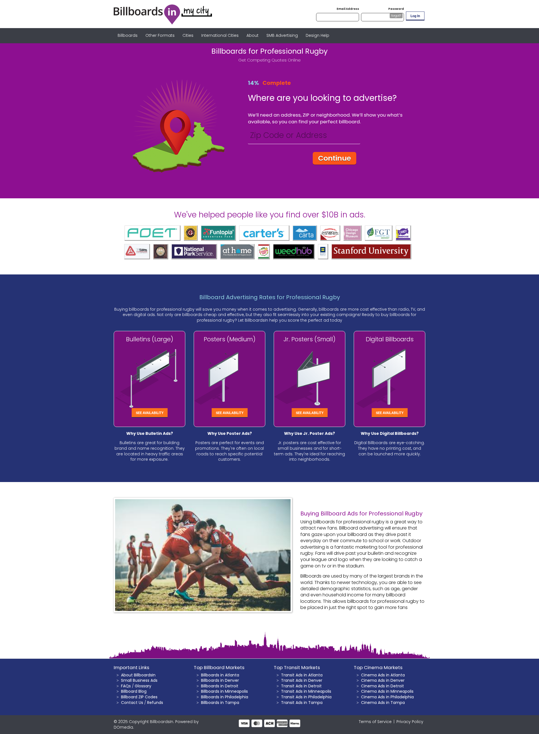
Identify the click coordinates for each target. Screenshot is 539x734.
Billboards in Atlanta (220, 675)
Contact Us (132, 702)
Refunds (155, 702)
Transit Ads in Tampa (302, 702)
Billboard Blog (134, 691)
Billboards (128, 35)
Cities (187, 35)
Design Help (317, 35)
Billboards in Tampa (220, 702)
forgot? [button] (396, 15)
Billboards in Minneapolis (224, 691)
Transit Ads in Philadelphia (306, 697)
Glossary (143, 686)
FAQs (126, 686)
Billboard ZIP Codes (139, 697)
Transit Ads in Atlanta (302, 675)
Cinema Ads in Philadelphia (387, 697)
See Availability (149, 412)
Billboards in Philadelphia (224, 697)
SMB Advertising (282, 35)
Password (396, 9)
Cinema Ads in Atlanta (383, 675)
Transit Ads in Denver (301, 680)
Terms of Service (375, 721)
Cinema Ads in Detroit (382, 686)
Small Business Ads (139, 680)
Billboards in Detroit (219, 686)
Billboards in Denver (220, 680)
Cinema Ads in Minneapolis (387, 691)
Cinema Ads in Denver (383, 680)
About (252, 35)
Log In (415, 15)
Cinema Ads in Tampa (383, 702)
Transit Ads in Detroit (301, 686)
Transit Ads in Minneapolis (306, 691)
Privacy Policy (409, 721)
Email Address (348, 9)
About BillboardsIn (138, 675)
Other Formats (160, 35)
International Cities (220, 35)
